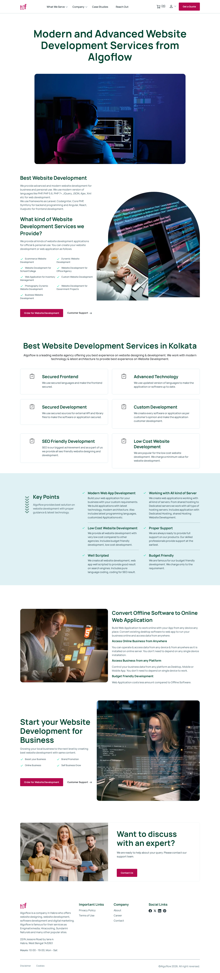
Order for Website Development (41, 312)
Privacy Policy (87, 910)
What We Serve (56, 7)
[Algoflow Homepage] (32, 6)
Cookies (40, 965)
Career (118, 915)
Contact (119, 920)
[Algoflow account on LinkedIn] (160, 910)
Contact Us (127, 872)
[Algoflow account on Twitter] (155, 910)
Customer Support (78, 312)
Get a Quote (189, 6)
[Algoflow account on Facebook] (150, 910)
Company (78, 7)
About (117, 910)
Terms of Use (86, 915)
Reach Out (122, 7)
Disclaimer (25, 965)
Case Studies (100, 7)
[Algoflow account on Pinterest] (164, 910)
